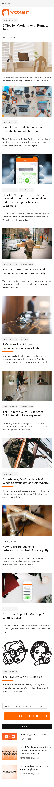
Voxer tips (24, 339)
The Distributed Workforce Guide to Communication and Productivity (26, 271)
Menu (7, 3)
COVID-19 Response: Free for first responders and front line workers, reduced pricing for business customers (24, 200)
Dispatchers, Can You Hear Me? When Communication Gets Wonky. (25, 481)
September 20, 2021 (29, 758)
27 (35, 706)
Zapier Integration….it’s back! (33, 734)
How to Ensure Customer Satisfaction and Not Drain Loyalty (25, 548)
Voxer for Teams (10, 20)
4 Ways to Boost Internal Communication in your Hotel (21, 346)
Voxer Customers (10, 190)
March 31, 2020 (10, 38)
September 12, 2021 (29, 774)
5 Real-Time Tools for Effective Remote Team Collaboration (22, 129)
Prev (7, 706)
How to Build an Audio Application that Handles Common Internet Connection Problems (35, 750)
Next (40, 706)
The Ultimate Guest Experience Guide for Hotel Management (23, 413)
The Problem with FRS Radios (22, 676)
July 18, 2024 (26, 739)
